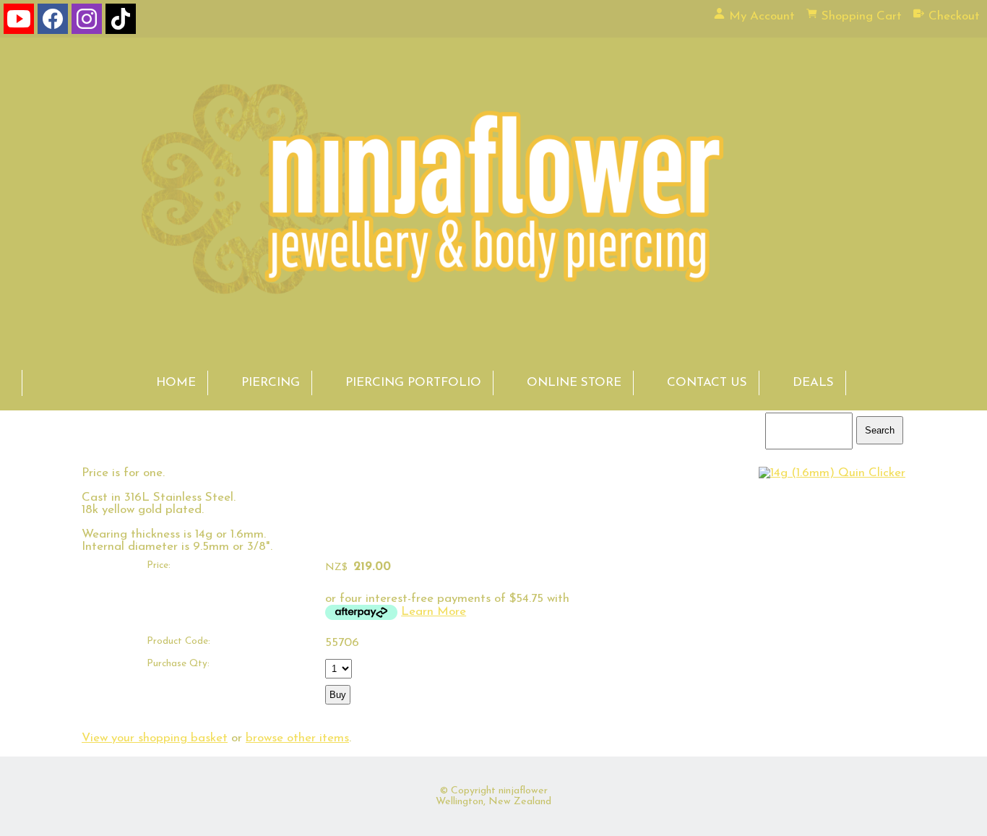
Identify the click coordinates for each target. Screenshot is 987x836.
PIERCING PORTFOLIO (413, 382)
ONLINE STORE (574, 382)
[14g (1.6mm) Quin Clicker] (832, 473)
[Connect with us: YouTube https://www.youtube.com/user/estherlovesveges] (19, 22)
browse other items (297, 738)
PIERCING (270, 382)
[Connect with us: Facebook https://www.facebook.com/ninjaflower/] (53, 22)
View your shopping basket (155, 738)
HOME (176, 382)
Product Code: (178, 641)
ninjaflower (523, 790)
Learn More (433, 612)
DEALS (813, 382)
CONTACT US (707, 382)
